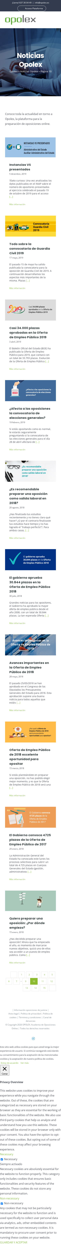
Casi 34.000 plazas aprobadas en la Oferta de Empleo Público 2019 (30, 308)
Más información (17, 204)
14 (35, 988)
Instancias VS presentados (30, 143)
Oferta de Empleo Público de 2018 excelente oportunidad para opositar (30, 730)
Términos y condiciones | (31, 1017)
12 (51, 981)
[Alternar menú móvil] (54, 20)
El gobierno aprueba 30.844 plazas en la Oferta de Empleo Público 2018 (30, 558)
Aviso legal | (14, 1013)
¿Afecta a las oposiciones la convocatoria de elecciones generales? (30, 389)
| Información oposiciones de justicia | (30, 1010)
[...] (11, 196)
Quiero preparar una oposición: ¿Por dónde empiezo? (30, 899)
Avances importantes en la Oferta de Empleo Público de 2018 (30, 643)
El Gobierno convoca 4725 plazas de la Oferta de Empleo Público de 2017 (30, 815)
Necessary (10, 1159)
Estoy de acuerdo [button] (9, 1062)
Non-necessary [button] (9, 1198)
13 (26, 988)
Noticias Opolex (29, 71)
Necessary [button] (6, 1154)
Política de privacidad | (32, 1013)
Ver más (25, 1062)
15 (44, 988)
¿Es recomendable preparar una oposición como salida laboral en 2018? (30, 469)
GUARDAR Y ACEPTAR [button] (13, 1242)
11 (43, 981)
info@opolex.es (42, 2)
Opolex (14, 71)
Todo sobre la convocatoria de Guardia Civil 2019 (30, 224)
